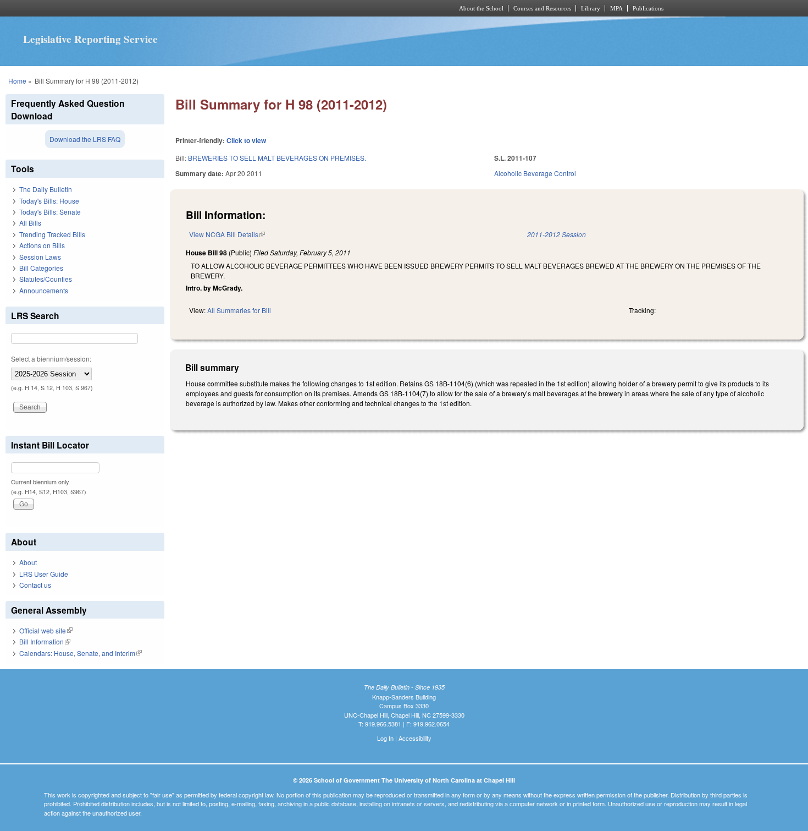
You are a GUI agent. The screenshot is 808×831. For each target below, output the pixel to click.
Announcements (43, 290)
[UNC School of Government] (258, 8)
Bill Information (44, 641)
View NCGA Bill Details (227, 234)
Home (17, 80)
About (28, 562)
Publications (648, 8)
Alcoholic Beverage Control (535, 173)
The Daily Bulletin (45, 189)
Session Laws (40, 256)
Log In (385, 738)
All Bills (30, 222)
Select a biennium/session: (51, 358)
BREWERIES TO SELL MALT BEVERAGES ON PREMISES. (277, 157)
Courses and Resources (542, 8)
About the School (481, 8)
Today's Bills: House (49, 200)
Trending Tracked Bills (52, 234)
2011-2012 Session (556, 234)
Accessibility (415, 738)
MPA (616, 8)
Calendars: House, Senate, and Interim (80, 653)
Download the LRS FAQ (84, 139)
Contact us (35, 584)
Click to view (246, 140)
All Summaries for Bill (239, 310)
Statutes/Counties (45, 278)
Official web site (46, 630)
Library (590, 8)
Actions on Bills (42, 245)
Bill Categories (41, 267)
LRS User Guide (43, 573)
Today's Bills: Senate (50, 211)
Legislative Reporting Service (90, 39)
